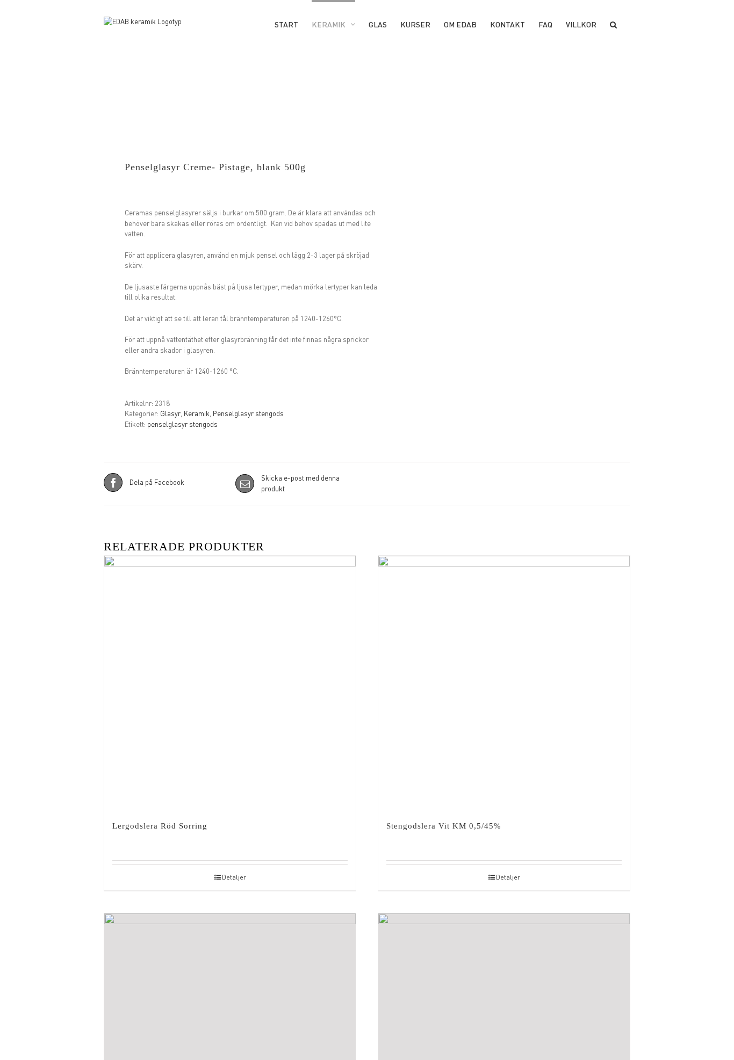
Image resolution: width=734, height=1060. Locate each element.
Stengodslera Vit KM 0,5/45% (443, 826)
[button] (613, 23)
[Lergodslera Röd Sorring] (230, 681)
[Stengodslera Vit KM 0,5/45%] (504, 681)
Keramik (197, 413)
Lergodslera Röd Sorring (159, 826)
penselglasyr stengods (182, 424)
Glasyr (170, 413)
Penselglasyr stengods (248, 413)
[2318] (230, 127)
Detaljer (234, 877)
